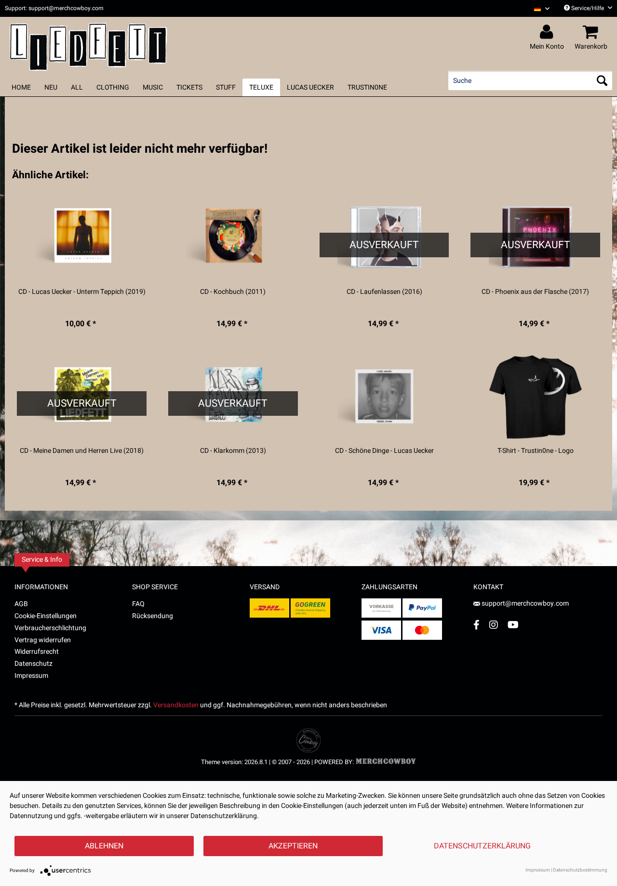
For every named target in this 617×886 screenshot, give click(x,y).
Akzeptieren (293, 846)
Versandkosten (176, 705)
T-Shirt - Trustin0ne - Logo (535, 451)
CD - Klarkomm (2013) (233, 451)
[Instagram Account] (493, 625)
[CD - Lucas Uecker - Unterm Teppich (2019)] (82, 238)
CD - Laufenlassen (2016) (384, 292)
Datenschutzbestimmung (580, 870)
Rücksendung (152, 616)
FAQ (138, 604)
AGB (21, 604)
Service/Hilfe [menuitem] (587, 8)
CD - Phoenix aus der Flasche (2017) (535, 292)
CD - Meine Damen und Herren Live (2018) (82, 451)
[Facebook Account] (476, 625)
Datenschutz (33, 664)
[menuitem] (538, 8)
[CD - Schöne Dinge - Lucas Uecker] (384, 397)
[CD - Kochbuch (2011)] (233, 238)
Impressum (31, 676)
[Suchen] (602, 80)
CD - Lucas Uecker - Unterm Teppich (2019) (82, 292)
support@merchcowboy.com (525, 603)
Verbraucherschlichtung (50, 628)
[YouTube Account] (513, 625)
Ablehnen (104, 846)
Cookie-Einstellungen (45, 616)
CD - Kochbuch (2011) (233, 292)
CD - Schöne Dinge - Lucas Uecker (384, 451)
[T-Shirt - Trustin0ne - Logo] (535, 397)
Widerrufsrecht (36, 652)
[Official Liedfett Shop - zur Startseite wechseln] (88, 44)
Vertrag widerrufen (42, 640)
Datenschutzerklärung (482, 846)
